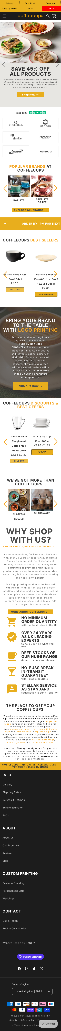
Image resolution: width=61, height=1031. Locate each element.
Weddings (8, 898)
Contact (30, 8)
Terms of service (22, 1025)
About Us (8, 837)
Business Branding (14, 883)
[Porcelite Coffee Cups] (45, 140)
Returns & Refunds (14, 799)
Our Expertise (11, 845)
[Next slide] (57, 64)
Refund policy (27, 1020)
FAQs (6, 815)
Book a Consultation (14, 928)
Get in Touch (10, 920)
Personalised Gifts (13, 890)
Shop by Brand (9, 8)
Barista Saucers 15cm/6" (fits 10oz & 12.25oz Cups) (46, 279)
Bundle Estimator (13, 807)
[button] (4, 16)
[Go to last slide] (3, 64)
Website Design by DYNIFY (19, 942)
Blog (5, 860)
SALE (51, 8)
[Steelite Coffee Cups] (16, 140)
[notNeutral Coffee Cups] (45, 154)
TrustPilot (30, 3)
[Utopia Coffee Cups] (45, 126)
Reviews (7, 853)
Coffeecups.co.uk (28, 1016)
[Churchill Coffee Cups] (16, 126)
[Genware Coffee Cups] (16, 154)
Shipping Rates (12, 792)
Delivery (10, 3)
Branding (50, 3)
